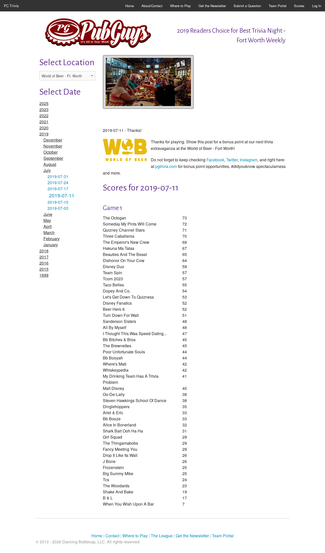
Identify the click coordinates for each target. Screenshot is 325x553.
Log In (316, 5)
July (47, 170)
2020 (43, 128)
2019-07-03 (57, 208)
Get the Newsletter (212, 5)
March (49, 232)
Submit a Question (247, 5)
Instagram (248, 160)
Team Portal (277, 5)
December (52, 140)
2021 (43, 122)
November (52, 146)
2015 (43, 269)
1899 (43, 275)
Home (129, 5)
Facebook (215, 160)
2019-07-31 (57, 176)
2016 (43, 263)
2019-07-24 (57, 182)
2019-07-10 (57, 202)
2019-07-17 (57, 189)
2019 (43, 134)
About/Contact (151, 5)
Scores (299, 5)
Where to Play (180, 5)
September (53, 158)
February (51, 238)
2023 (43, 109)
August (49, 164)
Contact (112, 536)
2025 (43, 103)
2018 (43, 251)
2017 (43, 257)
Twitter (232, 160)
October (50, 152)
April (47, 226)
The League (162, 536)
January (50, 245)
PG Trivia (11, 6)
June (47, 214)
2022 (43, 115)
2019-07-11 (61, 195)
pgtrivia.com (166, 166)
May (47, 220)
